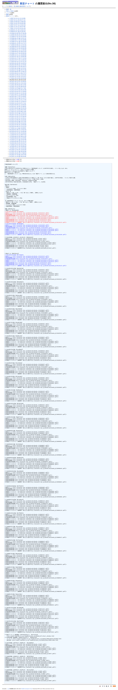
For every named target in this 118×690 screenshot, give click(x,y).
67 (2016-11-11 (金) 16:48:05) (17, 128)
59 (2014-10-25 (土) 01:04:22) (17, 114)
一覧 (14, 6)
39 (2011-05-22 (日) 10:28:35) (17, 81)
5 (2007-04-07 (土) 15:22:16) (17, 25)
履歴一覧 (8, 9)
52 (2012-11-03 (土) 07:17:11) (17, 103)
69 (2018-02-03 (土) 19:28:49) (17, 131)
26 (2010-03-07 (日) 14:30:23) (17, 60)
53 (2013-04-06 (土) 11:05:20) (17, 104)
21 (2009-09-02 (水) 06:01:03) (17, 51)
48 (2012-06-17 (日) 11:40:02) (17, 96)
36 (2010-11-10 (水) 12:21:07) (17, 76)
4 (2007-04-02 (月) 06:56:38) (17, 23)
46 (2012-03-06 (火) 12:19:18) (17, 93)
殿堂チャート (27, 3)
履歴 (7, 14)
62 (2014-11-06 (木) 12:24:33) (17, 120)
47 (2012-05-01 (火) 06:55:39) (17, 95)
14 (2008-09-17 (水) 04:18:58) (17, 40)
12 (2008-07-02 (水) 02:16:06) (17, 36)
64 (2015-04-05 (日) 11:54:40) (17, 123)
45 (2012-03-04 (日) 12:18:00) (17, 91)
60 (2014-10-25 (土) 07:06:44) (17, 116)
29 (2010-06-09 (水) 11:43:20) (17, 65)
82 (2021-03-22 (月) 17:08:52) (17, 153)
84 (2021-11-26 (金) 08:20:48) (17, 156)
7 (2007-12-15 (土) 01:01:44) (17, 28)
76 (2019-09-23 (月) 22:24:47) (17, 143)
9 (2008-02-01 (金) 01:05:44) (17, 31)
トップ (5, 6)
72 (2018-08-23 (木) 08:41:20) (17, 136)
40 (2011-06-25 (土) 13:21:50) (17, 83)
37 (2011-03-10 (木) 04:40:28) (17, 78)
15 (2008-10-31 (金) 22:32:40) (17, 41)
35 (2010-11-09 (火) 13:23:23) (17, 75)
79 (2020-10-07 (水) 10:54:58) (17, 148)
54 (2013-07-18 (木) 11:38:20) (17, 106)
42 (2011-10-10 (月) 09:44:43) (17, 86)
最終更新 (22, 6)
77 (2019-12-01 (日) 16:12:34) (17, 144)
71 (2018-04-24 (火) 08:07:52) (17, 134)
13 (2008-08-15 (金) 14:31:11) (17, 38)
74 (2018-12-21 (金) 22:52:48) (17, 139)
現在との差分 (10, 11)
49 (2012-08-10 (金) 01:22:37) (17, 98)
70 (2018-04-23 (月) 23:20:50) (17, 133)
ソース (8, 12)
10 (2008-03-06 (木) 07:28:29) (17, 33)
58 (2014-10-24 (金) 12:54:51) (17, 113)
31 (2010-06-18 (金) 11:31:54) (17, 68)
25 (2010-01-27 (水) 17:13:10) (17, 58)
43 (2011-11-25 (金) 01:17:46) (17, 88)
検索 (17, 6)
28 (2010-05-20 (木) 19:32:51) (17, 63)
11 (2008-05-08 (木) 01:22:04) (17, 35)
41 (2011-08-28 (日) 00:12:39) (17, 85)
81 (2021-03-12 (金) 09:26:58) (17, 151)
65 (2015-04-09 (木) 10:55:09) (17, 124)
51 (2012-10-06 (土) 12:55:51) (17, 101)
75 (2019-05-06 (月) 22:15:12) (17, 141)
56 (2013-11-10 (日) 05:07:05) (17, 110)
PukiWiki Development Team (26, 688)
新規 (10, 6)
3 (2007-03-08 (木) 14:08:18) (17, 21)
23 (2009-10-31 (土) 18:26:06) (17, 55)
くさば (8, 688)
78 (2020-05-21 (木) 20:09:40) (17, 146)
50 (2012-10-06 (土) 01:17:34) (17, 100)
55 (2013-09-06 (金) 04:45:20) (17, 108)
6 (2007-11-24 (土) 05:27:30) (17, 26)
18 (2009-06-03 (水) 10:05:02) (17, 46)
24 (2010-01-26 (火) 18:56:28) (17, 56)
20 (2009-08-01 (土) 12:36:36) (17, 50)
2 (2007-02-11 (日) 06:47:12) (17, 20)
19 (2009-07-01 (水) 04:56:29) (17, 48)
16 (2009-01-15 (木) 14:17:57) (17, 43)
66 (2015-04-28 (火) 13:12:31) (17, 126)
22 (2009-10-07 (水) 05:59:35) (17, 53)
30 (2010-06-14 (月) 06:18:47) (17, 66)
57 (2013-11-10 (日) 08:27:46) (17, 111)
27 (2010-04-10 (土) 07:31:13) (17, 61)
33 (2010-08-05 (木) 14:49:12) (17, 71)
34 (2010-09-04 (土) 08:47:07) (17, 73)
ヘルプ (28, 6)
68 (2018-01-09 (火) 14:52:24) (17, 129)
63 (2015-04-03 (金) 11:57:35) (17, 121)
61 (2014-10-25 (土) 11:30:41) (17, 118)
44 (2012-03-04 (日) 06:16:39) (17, 90)
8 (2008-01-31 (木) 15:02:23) (17, 30)
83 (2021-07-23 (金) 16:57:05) (17, 154)
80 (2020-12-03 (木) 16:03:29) (17, 149)
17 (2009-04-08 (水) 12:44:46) (17, 45)
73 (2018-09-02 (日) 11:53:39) (17, 138)
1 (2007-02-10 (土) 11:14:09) (17, 18)
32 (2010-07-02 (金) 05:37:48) (17, 70)
